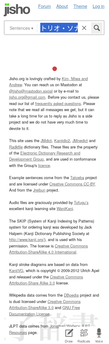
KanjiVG (16, 270)
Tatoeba (77, 177)
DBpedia (71, 295)
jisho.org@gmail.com (27, 97)
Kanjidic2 (62, 140)
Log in (98, 6)
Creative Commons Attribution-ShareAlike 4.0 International (48, 249)
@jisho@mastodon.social (31, 91)
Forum (44, 6)
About (62, 6)
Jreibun (39, 190)
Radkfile (16, 147)
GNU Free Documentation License (44, 310)
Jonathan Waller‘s (65, 326)
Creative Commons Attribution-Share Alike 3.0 (46, 280)
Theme (80, 6)
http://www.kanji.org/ (26, 239)
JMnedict (80, 140)
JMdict (46, 140)
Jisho (17, 9)
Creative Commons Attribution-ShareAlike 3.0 (45, 304)
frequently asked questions (58, 103)
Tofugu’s (81, 202)
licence (44, 165)
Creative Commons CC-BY (72, 184)
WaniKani (65, 208)
